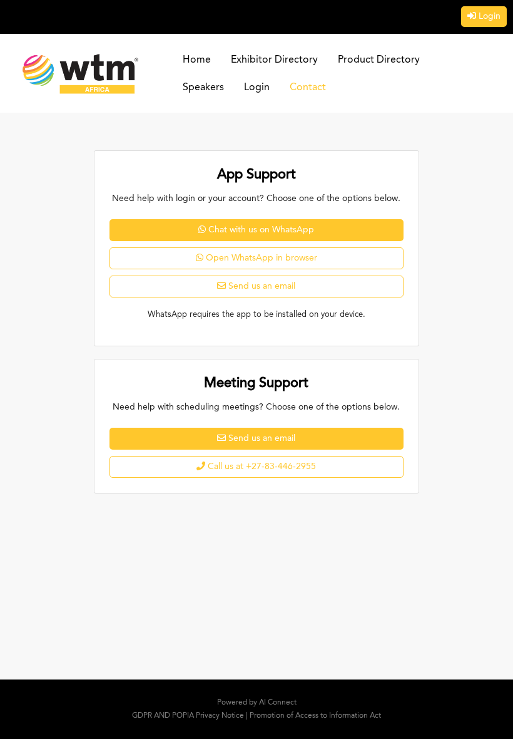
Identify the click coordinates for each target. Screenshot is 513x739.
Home (197, 60)
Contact (308, 88)
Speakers (203, 88)
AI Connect (278, 702)
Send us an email (261, 286)
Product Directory (379, 60)
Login (489, 16)
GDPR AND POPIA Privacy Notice (188, 716)
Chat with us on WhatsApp (261, 229)
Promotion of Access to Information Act (315, 716)
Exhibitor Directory (274, 60)
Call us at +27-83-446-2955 (262, 466)
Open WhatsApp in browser (261, 258)
